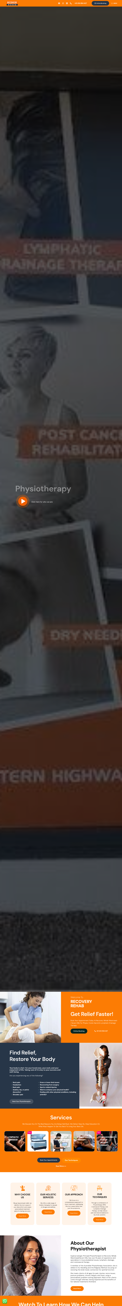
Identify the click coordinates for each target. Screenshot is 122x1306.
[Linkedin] (67, 3)
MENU (115, 3)
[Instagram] (63, 3)
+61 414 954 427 (80, 3)
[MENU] (112, 3)
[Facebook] (59, 3)
